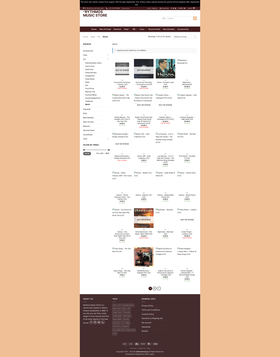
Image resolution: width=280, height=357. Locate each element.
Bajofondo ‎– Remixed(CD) (187, 83)
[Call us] (103, 322)
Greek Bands (90, 79)
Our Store (133, 348)
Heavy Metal (117, 319)
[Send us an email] (175, 8)
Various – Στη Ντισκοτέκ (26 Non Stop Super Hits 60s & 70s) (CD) (122, 235)
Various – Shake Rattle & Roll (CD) (165, 196)
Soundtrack (88, 134)
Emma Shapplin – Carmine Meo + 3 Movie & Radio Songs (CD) (187, 274)
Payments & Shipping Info (152, 318)
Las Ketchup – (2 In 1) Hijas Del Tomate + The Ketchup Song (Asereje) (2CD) (165, 159)
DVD (85, 113)
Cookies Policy (148, 314)
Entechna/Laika (90, 72)
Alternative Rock (128, 305)
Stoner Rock (131, 330)
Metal (87, 82)
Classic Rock (90, 66)
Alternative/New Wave (93, 63)
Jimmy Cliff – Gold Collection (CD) (143, 157)
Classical (86, 109)
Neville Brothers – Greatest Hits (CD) (143, 272)
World (87, 104)
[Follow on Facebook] (171, 8)
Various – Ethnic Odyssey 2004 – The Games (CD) (122, 197)
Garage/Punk (90, 76)
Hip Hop (126, 319)
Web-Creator (149, 354)
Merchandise (169, 29)
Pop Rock (116, 326)
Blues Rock (116, 309)
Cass (142, 29)
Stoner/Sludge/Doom (93, 98)
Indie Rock (116, 323)
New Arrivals (105, 29)
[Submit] (195, 18)
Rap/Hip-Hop (90, 92)
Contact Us (142, 348)
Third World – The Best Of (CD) (187, 157)
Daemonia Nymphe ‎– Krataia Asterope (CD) (122, 157)
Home (94, 29)
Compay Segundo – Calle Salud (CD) (187, 118)
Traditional (89, 101)
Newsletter (146, 327)
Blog (148, 348)
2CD (114, 305)
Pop (86, 85)
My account (146, 322)
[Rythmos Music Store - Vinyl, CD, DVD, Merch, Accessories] (96, 18)
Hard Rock (127, 316)
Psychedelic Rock (119, 330)
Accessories (183, 29)
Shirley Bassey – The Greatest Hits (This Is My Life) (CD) (122, 119)
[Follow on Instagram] (173, 8)
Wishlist (145, 331)
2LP (119, 305)
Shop (93, 37)
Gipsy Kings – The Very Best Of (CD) (122, 272)
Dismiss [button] (142, 5)
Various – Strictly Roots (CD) (187, 196)
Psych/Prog (89, 88)
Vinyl (126, 29)
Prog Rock (125, 326)
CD (134, 29)
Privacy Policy (147, 306)
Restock (117, 29)
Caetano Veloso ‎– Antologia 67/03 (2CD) (165, 118)
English (190, 8)
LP (123, 323)
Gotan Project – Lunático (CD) (187, 233)
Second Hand (154, 29)
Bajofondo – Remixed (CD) (165, 233)
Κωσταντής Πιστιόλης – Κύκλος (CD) (122, 83)
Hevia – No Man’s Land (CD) (165, 83)
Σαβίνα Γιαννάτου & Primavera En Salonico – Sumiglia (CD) (165, 273)
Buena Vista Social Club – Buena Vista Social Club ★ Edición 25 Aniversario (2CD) (143, 120)
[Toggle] (108, 55)
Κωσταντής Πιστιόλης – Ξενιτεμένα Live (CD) (143, 83)
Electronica (89, 69)
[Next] (159, 288)
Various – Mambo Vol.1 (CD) (144, 196)
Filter (87, 153)
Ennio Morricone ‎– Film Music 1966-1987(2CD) (143, 233)
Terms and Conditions (151, 310)
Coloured (127, 312)
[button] (152, 8)
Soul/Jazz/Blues (91, 95)
